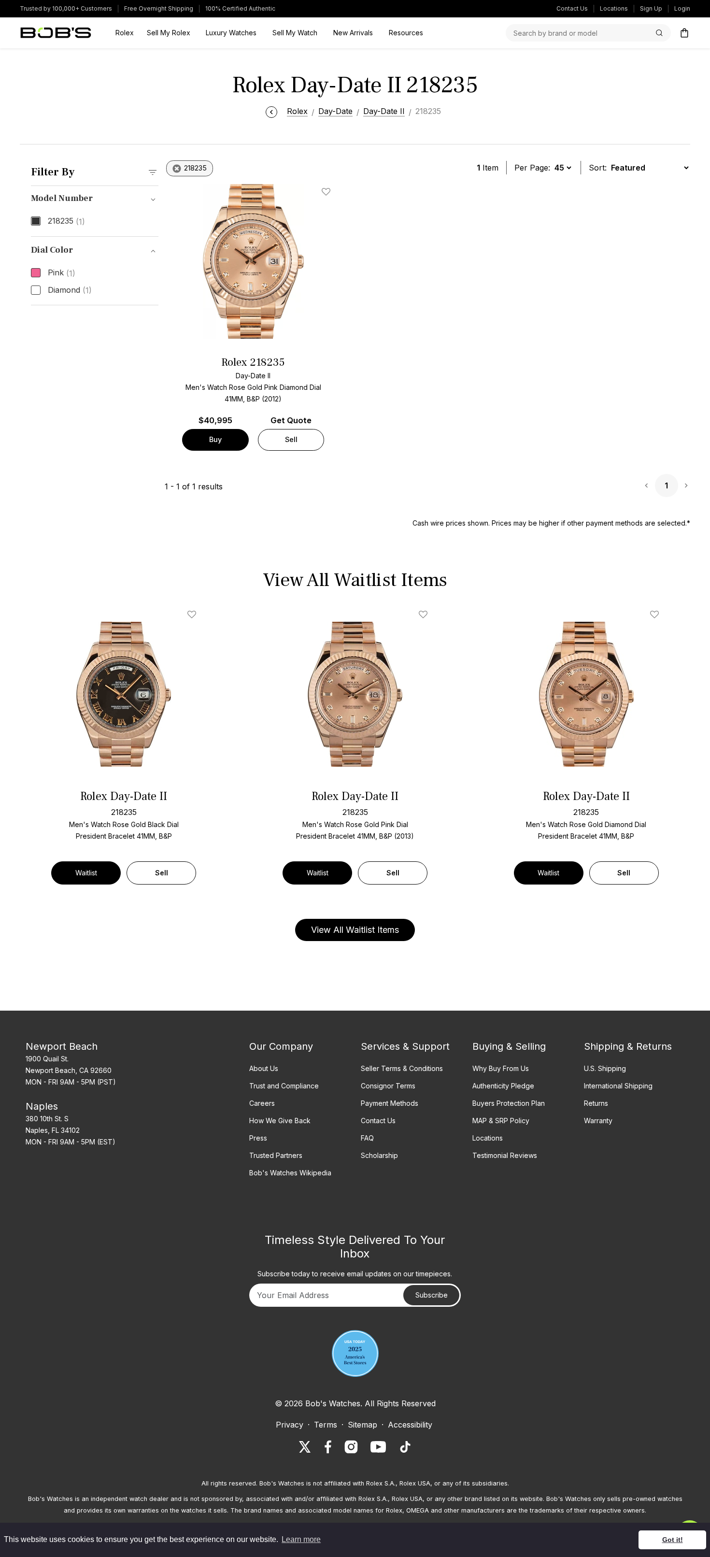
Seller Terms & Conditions (402, 1068)
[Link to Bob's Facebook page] (328, 1447)
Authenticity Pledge (503, 1086)
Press (258, 1138)
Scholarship (379, 1155)
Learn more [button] (301, 1539)
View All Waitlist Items (355, 930)
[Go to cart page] (684, 33)
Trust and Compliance (284, 1086)
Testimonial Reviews (504, 1155)
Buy (215, 439)
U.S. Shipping (605, 1068)
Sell (291, 439)
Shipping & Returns (628, 1046)
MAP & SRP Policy (500, 1120)
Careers (262, 1103)
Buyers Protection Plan (508, 1103)
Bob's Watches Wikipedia (290, 1173)
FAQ (367, 1138)
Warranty (598, 1120)
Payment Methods (389, 1103)
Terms (325, 1424)
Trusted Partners (275, 1155)
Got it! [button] (672, 1539)
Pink (61, 273)
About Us (263, 1068)
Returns (596, 1103)
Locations (614, 8)
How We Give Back (280, 1120)
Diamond (70, 290)
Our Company (281, 1046)
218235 (66, 221)
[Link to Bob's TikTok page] (405, 1447)
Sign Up (651, 8)
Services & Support (405, 1046)
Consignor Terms (388, 1086)
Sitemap (362, 1424)
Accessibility (410, 1424)
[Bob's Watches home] (56, 33)
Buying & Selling (509, 1046)
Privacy (289, 1424)
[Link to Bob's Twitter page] (304, 1447)
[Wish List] (193, 614)
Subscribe (431, 1295)
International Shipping (618, 1086)
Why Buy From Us (500, 1068)
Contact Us (572, 8)
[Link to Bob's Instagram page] (351, 1447)
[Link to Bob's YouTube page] (378, 1447)
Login (682, 8)
